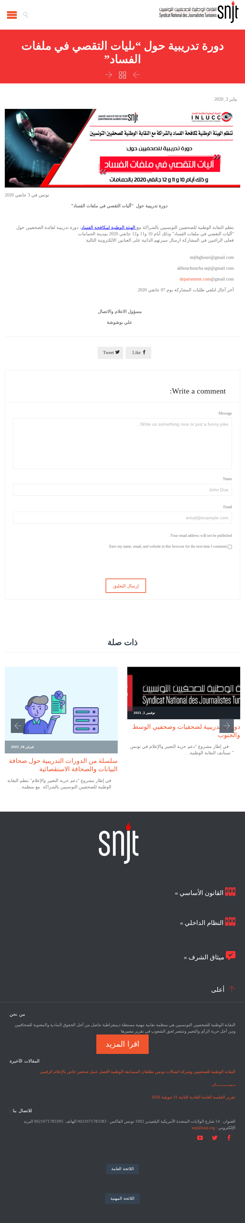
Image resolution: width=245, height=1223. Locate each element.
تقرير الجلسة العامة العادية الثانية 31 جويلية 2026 (193, 1097)
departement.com (195, 279)
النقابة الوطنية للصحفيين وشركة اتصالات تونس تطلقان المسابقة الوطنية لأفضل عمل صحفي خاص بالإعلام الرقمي (137, 1071)
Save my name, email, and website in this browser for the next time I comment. (168, 546)
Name (227, 479)
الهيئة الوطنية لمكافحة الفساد (109, 227)
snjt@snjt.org (203, 1127)
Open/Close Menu (12, 14)
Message (225, 413)
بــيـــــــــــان (223, 1084)
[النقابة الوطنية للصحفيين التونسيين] (134, 15)
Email (227, 507)
